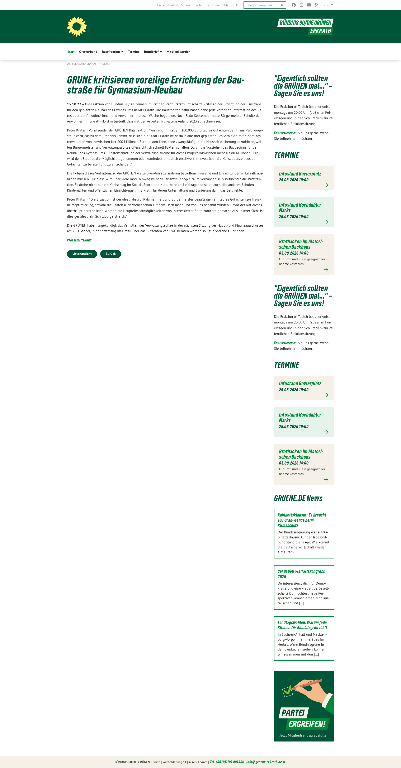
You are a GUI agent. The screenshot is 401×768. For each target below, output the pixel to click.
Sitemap (186, 5)
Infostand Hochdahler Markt (300, 207)
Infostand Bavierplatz (300, 174)
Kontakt (173, 5)
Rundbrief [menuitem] (151, 51)
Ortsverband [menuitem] (88, 51)
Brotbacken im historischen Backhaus (301, 244)
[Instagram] (301, 5)
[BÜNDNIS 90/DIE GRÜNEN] (77, 27)
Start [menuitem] (71, 51)
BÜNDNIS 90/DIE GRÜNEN (305, 22)
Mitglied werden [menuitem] (178, 51)
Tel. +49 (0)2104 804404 (227, 762)
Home (161, 5)
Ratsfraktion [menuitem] (111, 51)
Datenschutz (231, 5)
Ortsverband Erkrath (83, 64)
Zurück (111, 253)
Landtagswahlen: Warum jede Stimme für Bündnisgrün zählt (302, 625)
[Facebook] (294, 5)
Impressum (213, 5)
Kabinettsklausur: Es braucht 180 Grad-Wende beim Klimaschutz (302, 520)
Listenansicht (82, 253)
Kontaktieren (283, 133)
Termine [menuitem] (134, 51)
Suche (198, 5)
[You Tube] (309, 5)
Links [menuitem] (325, 5)
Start (106, 64)
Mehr (304, 185)
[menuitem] (161, 5)
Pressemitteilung (79, 240)
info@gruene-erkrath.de (264, 762)
